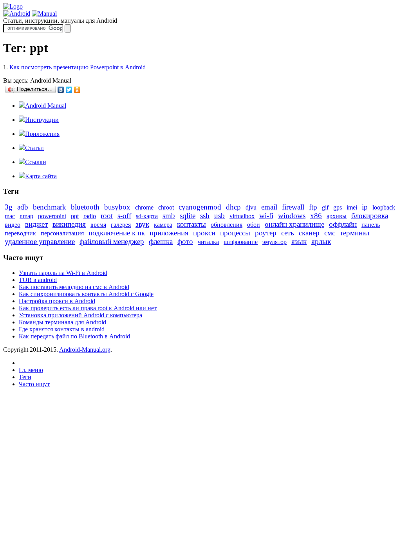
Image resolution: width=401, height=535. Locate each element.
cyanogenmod (200, 207)
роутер (265, 233)
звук (142, 224)
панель (370, 224)
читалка (208, 242)
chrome (144, 207)
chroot (166, 207)
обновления (226, 224)
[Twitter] (69, 90)
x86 (316, 215)
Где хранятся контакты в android (62, 329)
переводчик (20, 233)
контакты (191, 224)
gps (337, 207)
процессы (235, 233)
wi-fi (266, 215)
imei (352, 207)
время (98, 224)
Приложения (42, 133)
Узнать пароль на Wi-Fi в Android (63, 272)
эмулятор (274, 242)
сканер (309, 233)
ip (365, 207)
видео (12, 224)
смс (329, 233)
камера (163, 224)
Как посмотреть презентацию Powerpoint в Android (77, 67)
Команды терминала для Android (62, 322)
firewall (293, 207)
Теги (25, 377)
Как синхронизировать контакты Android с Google (86, 294)
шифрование (241, 242)
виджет (36, 224)
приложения (169, 233)
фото (185, 241)
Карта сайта (41, 176)
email (269, 207)
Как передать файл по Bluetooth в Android (74, 336)
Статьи (34, 148)
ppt (75, 216)
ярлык (321, 241)
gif (325, 207)
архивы (337, 216)
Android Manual (45, 105)
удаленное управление (40, 241)
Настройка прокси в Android (57, 301)
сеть (287, 233)
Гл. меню (31, 370)
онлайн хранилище (294, 224)
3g (9, 207)
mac (10, 216)
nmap (26, 216)
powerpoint (52, 216)
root (107, 215)
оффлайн (343, 224)
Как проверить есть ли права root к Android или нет (88, 308)
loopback (383, 207)
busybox (117, 207)
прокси (204, 233)
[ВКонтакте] (61, 90)
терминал (354, 233)
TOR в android (38, 280)
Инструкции (42, 119)
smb (169, 215)
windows (291, 215)
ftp (313, 207)
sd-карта (147, 216)
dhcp (233, 207)
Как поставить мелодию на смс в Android (74, 287)
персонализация (62, 233)
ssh (205, 215)
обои (253, 224)
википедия (69, 224)
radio (89, 216)
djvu (251, 207)
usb (219, 215)
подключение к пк (117, 233)
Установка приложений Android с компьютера (80, 315)
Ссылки (35, 162)
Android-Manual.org (84, 349)
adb (22, 207)
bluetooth (85, 207)
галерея (121, 224)
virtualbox (242, 216)
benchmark (49, 207)
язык (299, 241)
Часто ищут (34, 384)
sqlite (187, 215)
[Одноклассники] (77, 90)
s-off (124, 215)
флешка (161, 241)
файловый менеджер (111, 241)
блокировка (369, 215)
